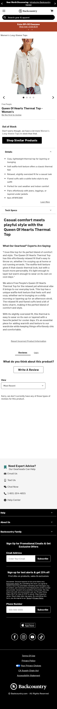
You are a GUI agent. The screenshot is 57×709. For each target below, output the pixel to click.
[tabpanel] (28, 382)
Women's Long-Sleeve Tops (14, 35)
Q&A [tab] (36, 352)
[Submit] (5, 17)
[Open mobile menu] (4, 11)
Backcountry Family (11, 531)
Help (3, 512)
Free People (7, 104)
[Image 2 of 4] (26, 97)
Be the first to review (11, 114)
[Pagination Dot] (25, 29)
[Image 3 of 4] (30, 97)
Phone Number (14, 603)
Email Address (14, 552)
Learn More (45, 202)
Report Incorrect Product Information (28, 341)
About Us (5, 522)
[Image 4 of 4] (33, 97)
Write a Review (28, 369)
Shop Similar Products (22, 140)
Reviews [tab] (22, 352)
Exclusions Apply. (13, 583)
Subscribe (42, 558)
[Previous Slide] (2, 3)
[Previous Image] (4, 97)
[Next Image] (53, 97)
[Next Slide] (55, 3)
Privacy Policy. (38, 598)
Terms (28, 598)
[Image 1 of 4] (23, 97)
